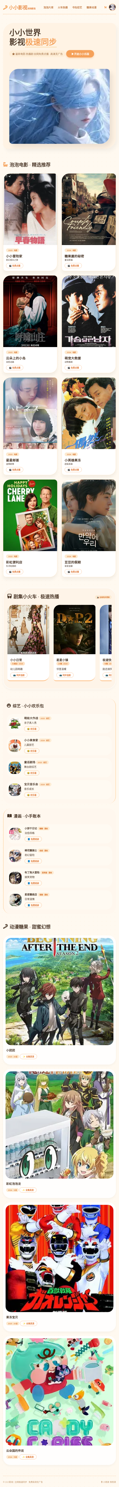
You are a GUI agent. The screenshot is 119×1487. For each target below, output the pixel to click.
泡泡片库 (48, 7)
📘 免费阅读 (33, 839)
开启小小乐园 (81, 54)
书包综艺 (77, 7)
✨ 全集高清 (28, 1056)
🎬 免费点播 (14, 266)
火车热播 (63, 7)
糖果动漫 (92, 7)
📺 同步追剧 (18, 675)
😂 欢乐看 (31, 729)
